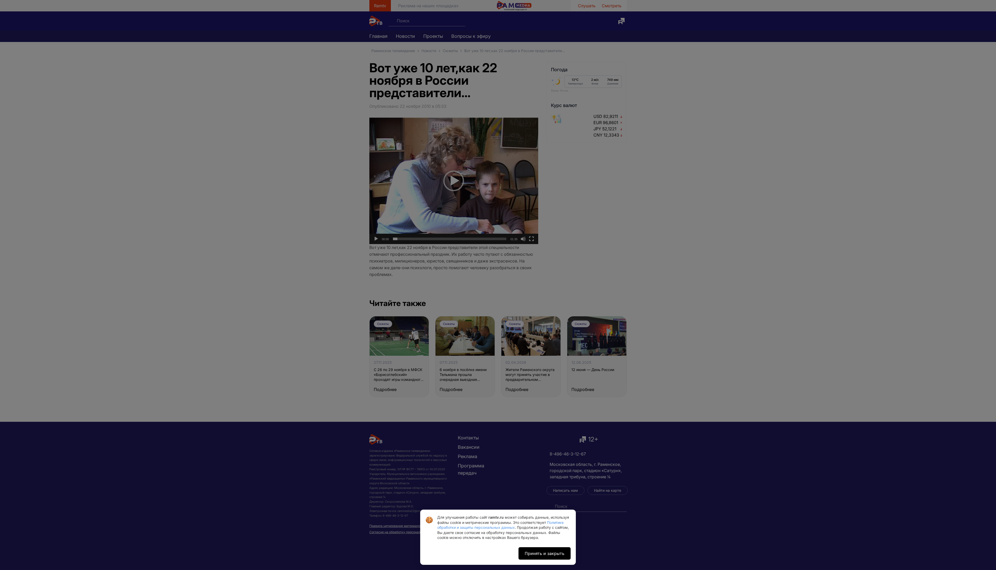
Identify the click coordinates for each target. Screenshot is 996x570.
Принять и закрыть (544, 553)
